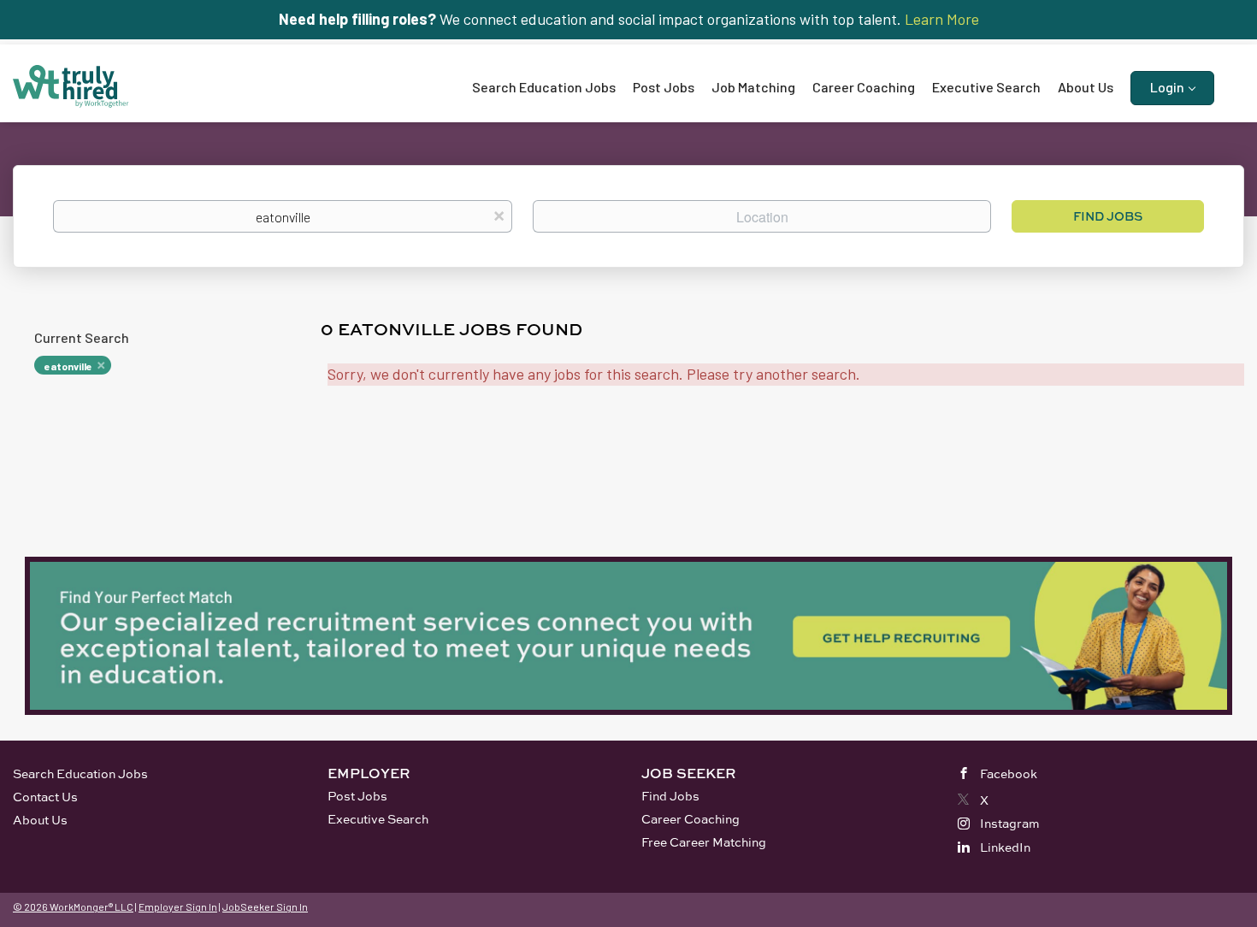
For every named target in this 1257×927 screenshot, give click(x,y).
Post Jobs (357, 796)
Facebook (1008, 773)
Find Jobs (1107, 216)
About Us (40, 820)
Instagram (1010, 823)
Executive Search (378, 819)
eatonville (68, 366)
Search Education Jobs (80, 773)
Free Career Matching (703, 842)
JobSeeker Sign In (265, 906)
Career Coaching (690, 819)
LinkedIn (1005, 847)
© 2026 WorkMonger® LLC (73, 906)
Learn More (942, 18)
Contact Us (45, 796)
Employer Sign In (178, 906)
